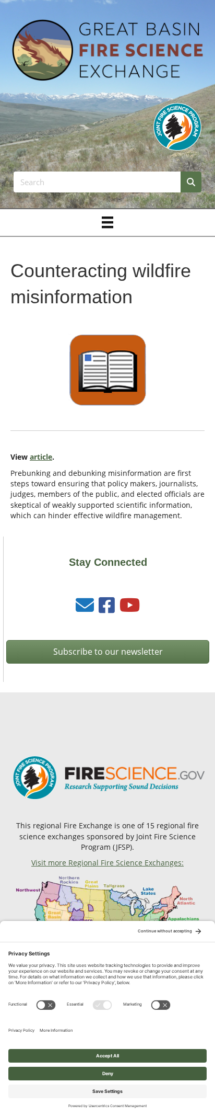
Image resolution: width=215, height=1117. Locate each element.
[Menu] (107, 222)
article (41, 457)
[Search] (191, 182)
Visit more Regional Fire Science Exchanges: (107, 863)
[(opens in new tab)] (177, 126)
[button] (107, 652)
